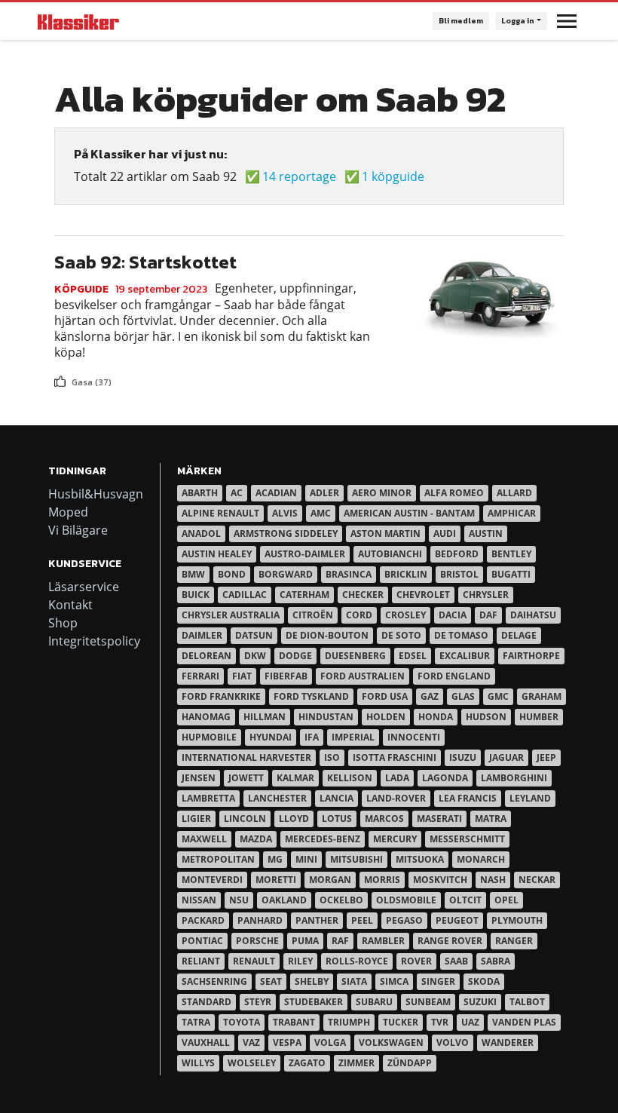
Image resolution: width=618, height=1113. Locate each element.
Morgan (330, 879)
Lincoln (245, 818)
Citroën (312, 615)
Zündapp (409, 1062)
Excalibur (464, 655)
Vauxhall (206, 1042)
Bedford (457, 553)
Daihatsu (533, 615)
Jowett (246, 777)
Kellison (349, 777)
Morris (382, 879)
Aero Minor (381, 492)
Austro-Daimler (305, 553)
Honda (435, 716)
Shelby (312, 981)
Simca (394, 981)
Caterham (304, 594)
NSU (239, 900)
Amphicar (512, 513)
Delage (519, 635)
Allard (514, 492)
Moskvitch (440, 879)
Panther (316, 920)
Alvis (285, 513)
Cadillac (244, 594)
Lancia (336, 798)
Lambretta (208, 798)
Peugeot (457, 920)
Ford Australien (362, 676)
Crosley (405, 615)
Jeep (546, 757)
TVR (439, 1022)
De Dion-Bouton (327, 635)
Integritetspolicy (94, 641)
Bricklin (405, 574)
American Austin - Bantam (409, 513)
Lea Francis (468, 798)
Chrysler (486, 594)
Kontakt (70, 604)
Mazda (256, 838)
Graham (541, 696)
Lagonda (445, 777)
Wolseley (252, 1062)
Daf (488, 615)
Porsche (257, 940)
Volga (330, 1042)
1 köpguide (393, 176)
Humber (538, 716)
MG (275, 859)
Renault (254, 961)
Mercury (395, 838)
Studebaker (313, 1001)
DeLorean (206, 655)
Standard (206, 1001)
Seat (271, 981)
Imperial (353, 737)
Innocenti (413, 737)
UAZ (470, 1022)
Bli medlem (461, 20)
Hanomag (206, 716)
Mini (306, 859)
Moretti (275, 879)
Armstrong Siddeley (286, 533)
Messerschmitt (467, 838)
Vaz (251, 1042)
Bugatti (511, 574)
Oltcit (465, 900)
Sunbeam (428, 1001)
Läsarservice (83, 586)
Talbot (527, 1001)
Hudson (486, 716)
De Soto (401, 635)
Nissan (199, 900)
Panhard (260, 920)
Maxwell (204, 838)
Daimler (202, 635)
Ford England (454, 676)
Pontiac (202, 940)
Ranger (514, 940)
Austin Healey (217, 553)
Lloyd (294, 818)
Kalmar (295, 777)
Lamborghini (514, 777)
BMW (193, 574)
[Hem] (78, 21)
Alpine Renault (220, 513)
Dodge (295, 655)
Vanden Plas (524, 1022)
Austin (486, 533)
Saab (456, 961)
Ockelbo (341, 900)
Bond (232, 574)
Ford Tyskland (311, 696)
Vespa (287, 1042)
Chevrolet (423, 594)
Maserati (439, 818)
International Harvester (246, 757)
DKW (255, 655)
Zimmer (356, 1062)
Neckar (537, 879)
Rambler (383, 940)
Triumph (349, 1022)
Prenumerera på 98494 (60, 395)
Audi (444, 533)
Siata (354, 981)
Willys (198, 1062)
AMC (321, 513)
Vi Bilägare (78, 530)
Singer (438, 981)
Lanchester (277, 798)
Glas (463, 696)
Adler (324, 492)
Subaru (374, 1001)
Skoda (484, 981)
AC (237, 492)
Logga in (517, 20)
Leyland (530, 798)
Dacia (453, 615)
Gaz (430, 696)
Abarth (200, 492)
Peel (362, 920)
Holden (385, 716)
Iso (332, 757)
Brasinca (349, 574)
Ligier (196, 818)
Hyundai (270, 737)
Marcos (384, 818)
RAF (340, 940)
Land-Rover (396, 798)
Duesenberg (355, 655)
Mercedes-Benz (322, 838)
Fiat (242, 676)
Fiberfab (286, 676)
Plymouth (517, 920)
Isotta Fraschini (394, 757)
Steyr (257, 1001)
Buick (196, 594)
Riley (300, 961)
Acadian (276, 492)
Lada (397, 777)
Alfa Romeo (454, 492)
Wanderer (508, 1042)
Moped (68, 512)
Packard (203, 920)
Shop (63, 623)
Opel (506, 900)
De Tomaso (461, 635)
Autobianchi (390, 553)
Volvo (452, 1042)
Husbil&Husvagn (95, 494)
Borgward (286, 574)
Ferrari (200, 676)
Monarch (481, 859)
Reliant (201, 961)
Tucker (400, 1022)
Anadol (201, 533)
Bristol (459, 574)
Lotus (337, 818)
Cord (359, 615)
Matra (490, 818)
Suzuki (480, 1001)
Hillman (264, 716)
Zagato (307, 1062)
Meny (567, 21)
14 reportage (299, 176)
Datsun (254, 635)
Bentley (511, 553)
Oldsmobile (406, 900)
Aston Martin (385, 533)
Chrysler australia (231, 615)
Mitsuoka (420, 859)
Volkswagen (391, 1042)
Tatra (196, 1022)
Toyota (241, 1022)
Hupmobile (209, 737)
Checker (363, 594)
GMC (498, 696)
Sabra (495, 961)
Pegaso (404, 920)
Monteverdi (212, 879)
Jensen (199, 777)
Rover (416, 961)
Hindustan (325, 716)
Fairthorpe (531, 655)
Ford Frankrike (221, 696)
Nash (493, 879)
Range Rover (450, 940)
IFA (311, 737)
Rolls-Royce (357, 961)
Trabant (294, 1022)
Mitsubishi (356, 859)
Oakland (284, 900)
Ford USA (385, 696)
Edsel (413, 655)
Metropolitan (218, 859)
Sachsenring (214, 981)
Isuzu (462, 757)
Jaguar (506, 757)
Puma (305, 940)
